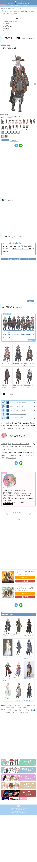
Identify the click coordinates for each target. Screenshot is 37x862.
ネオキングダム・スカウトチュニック (19, 406)
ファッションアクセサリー (20, 444)
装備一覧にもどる (18, 513)
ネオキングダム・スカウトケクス (18, 414)
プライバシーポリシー (22, 808)
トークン (3, 45)
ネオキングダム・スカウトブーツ (18, 418)
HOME (18, 519)
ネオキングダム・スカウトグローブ (18, 410)
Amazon (25, 577)
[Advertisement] (18, 173)
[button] (35, 84)
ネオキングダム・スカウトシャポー (18, 402)
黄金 (8, 45)
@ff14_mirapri (11, 458)
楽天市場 (25, 581)
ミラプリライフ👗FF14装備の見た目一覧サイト (18, 809)
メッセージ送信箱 (14, 808)
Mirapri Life (18, 2)
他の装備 (4, 444)
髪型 (9, 444)
